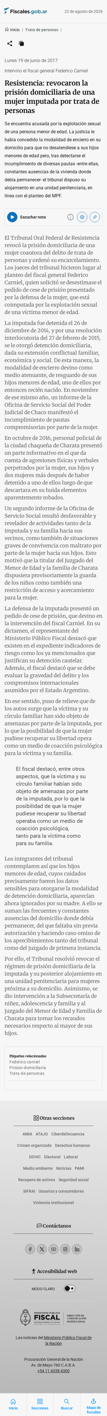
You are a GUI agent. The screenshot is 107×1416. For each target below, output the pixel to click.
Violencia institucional (53, 1202)
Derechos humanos (72, 1145)
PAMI (79, 1168)
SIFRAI (29, 1191)
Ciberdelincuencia (67, 1134)
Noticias (63, 1168)
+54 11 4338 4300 (53, 1371)
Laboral (71, 1157)
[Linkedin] (77, 1249)
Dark (69, 1289)
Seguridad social (73, 1179)
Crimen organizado (34, 1145)
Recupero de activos (36, 1179)
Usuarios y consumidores (61, 1191)
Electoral (52, 1157)
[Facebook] (30, 1249)
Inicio (15, 29)
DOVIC (35, 1157)
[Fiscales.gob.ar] (17, 11)
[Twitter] (42, 1249)
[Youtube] (53, 1249)
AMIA (27, 1134)
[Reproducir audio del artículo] (12, 217)
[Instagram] (65, 1249)
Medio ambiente (38, 1168)
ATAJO (42, 1134)
